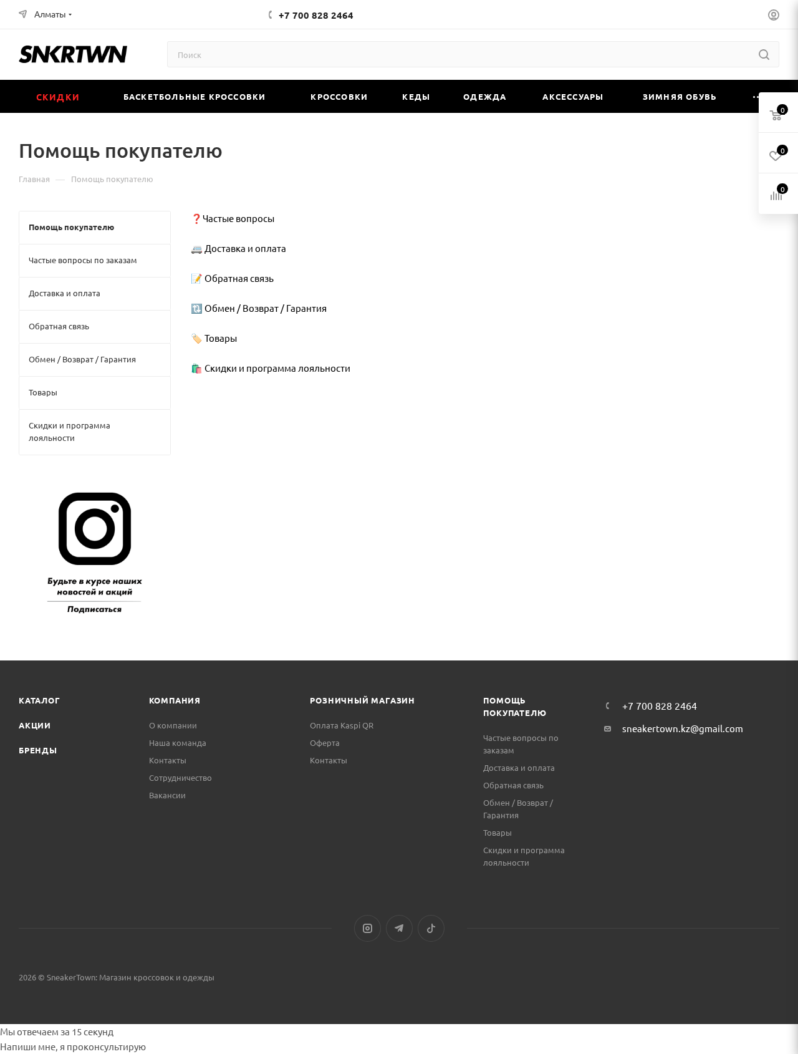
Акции (35, 725)
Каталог (39, 700)
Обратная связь (513, 785)
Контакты (167, 760)
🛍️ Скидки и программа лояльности (270, 368)
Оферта (325, 742)
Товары (497, 832)
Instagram (367, 928)
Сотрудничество (180, 777)
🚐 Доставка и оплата (238, 248)
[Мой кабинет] (773, 16)
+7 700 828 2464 (316, 15)
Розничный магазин (362, 700)
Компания (175, 700)
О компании (173, 725)
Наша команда (177, 742)
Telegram (399, 928)
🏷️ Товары (214, 338)
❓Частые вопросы (232, 218)
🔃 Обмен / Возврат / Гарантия (259, 308)
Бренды (38, 750)
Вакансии (167, 795)
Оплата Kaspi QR (341, 725)
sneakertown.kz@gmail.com (682, 728)
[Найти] (764, 54)
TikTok (431, 928)
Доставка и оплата (519, 767)
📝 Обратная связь (232, 278)
